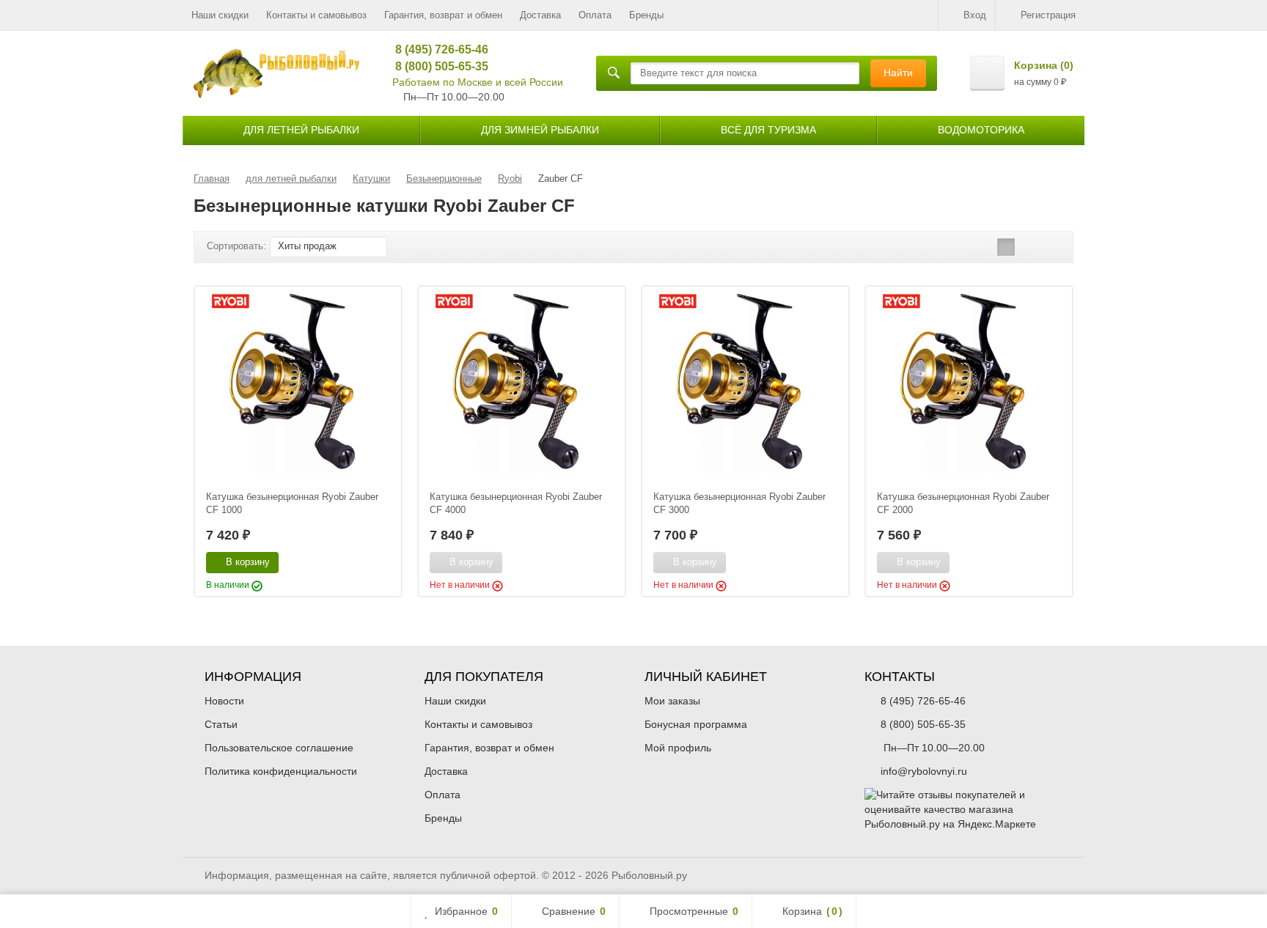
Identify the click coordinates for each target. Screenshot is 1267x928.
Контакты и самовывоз (316, 15)
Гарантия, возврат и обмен (443, 15)
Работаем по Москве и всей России (477, 82)
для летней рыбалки (301, 130)
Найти (898, 72)
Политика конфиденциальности (281, 771)
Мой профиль (677, 748)
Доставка (540, 15)
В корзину (248, 561)
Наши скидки (220, 15)
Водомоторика (981, 130)
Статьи (221, 724)
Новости (224, 701)
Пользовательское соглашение (279, 748)
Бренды (646, 15)
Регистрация (1048, 15)
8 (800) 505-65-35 (436, 66)
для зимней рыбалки (540, 130)
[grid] (1006, 247)
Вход (974, 15)
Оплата (595, 15)
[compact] (1051, 247)
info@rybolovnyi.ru (924, 771)
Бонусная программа (695, 724)
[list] (1029, 247)
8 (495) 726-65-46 (436, 49)
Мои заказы (672, 701)
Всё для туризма (768, 130)
